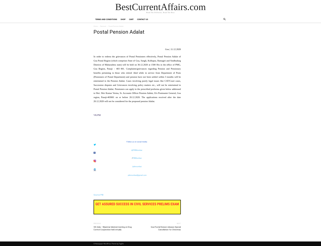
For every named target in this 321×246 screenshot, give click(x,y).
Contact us (142, 19)
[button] (224, 19)
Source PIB (98, 195)
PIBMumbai (137, 158)
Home (96, 26)
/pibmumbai (137, 166)
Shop (123, 19)
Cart (131, 19)
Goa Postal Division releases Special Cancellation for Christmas (166, 228)
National (103, 26)
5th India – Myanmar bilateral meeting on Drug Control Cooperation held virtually (113, 228)
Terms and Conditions (106, 19)
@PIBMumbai (136, 150)
